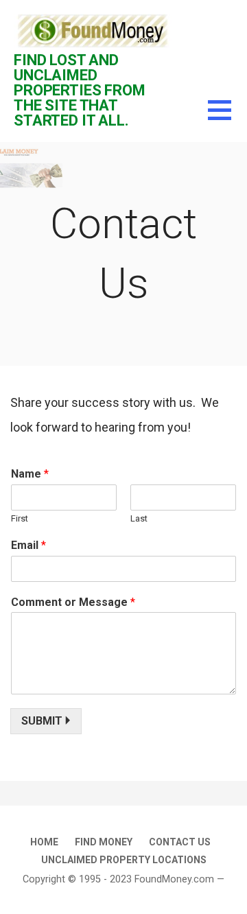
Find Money (103, 841)
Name (30, 473)
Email (28, 545)
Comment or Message (73, 602)
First (19, 518)
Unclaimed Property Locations (124, 859)
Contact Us (180, 841)
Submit (41, 720)
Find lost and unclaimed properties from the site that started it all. (79, 90)
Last (139, 518)
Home (44, 841)
